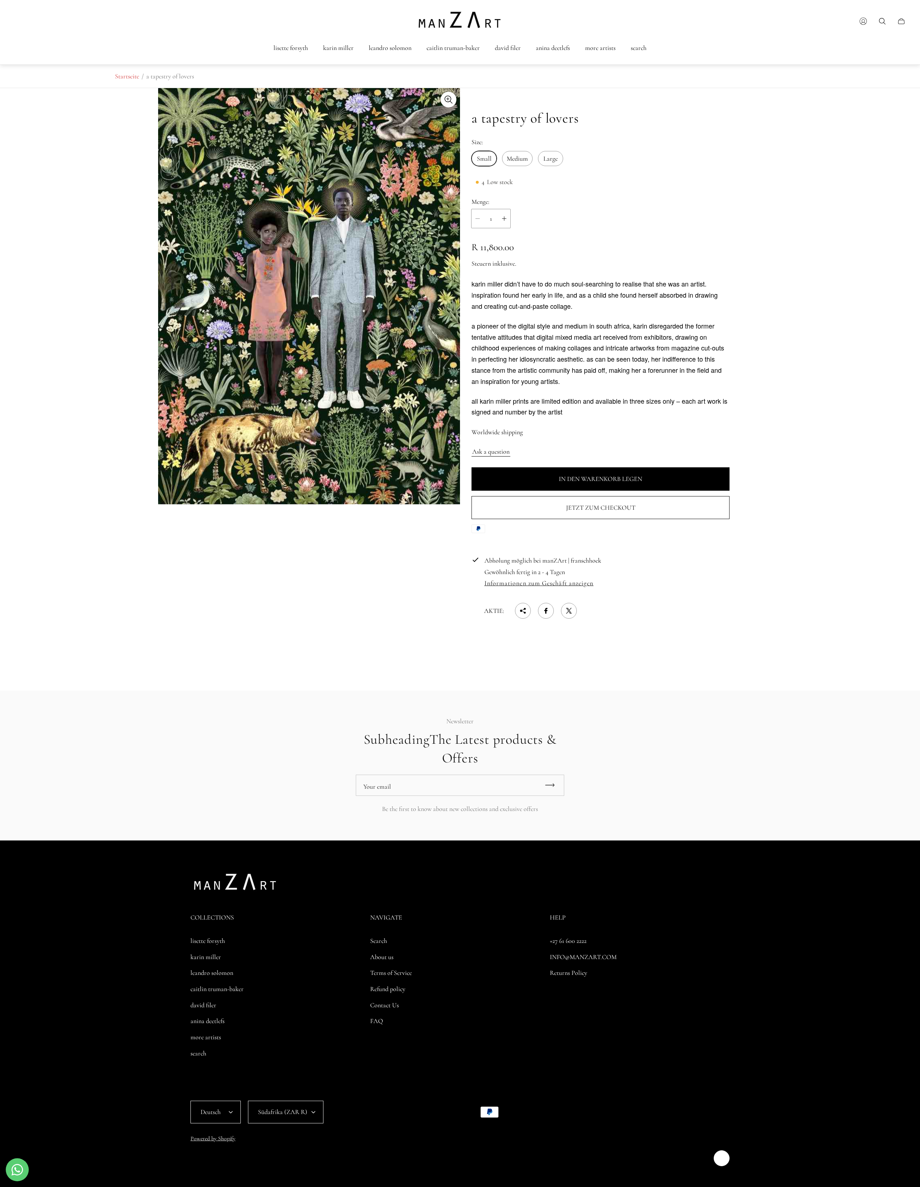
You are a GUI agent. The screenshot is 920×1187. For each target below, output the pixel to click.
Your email (377, 786)
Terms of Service (391, 973)
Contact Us (384, 1005)
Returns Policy (568, 973)
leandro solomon (211, 973)
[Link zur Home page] (235, 884)
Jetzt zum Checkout (600, 508)
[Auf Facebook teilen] (546, 611)
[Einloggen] (863, 21)
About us (382, 957)
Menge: (480, 202)
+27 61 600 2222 (568, 941)
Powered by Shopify (212, 1138)
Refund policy (387, 989)
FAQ (376, 1021)
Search (378, 941)
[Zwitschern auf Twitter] (569, 611)
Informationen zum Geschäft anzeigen (539, 583)
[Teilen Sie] (523, 611)
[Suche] (882, 21)
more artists (205, 1037)
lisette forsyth (207, 941)
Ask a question (491, 451)
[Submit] (553, 785)
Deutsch (211, 1112)
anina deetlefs (207, 1021)
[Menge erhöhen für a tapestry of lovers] (504, 218)
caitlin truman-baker (217, 989)
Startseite (127, 76)
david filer (203, 1005)
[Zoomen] (448, 99)
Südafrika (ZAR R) (282, 1112)
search (198, 1053)
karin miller (205, 957)
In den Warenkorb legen (600, 479)
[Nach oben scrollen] (722, 1158)
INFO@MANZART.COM (583, 957)
